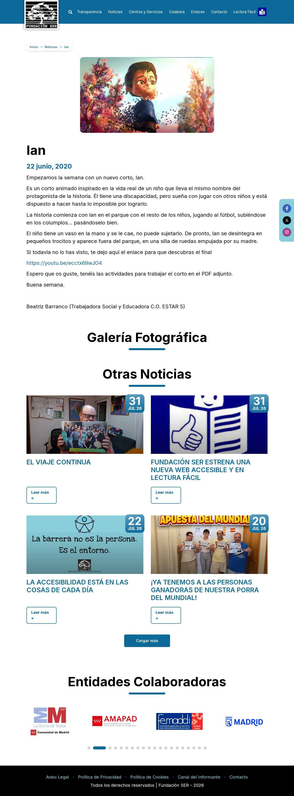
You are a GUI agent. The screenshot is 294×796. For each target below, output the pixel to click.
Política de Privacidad (99, 777)
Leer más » (40, 495)
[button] (70, 12)
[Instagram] (287, 232)
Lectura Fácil (245, 12)
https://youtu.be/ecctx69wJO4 (64, 263)
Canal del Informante (199, 777)
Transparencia (89, 12)
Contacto (219, 12)
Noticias (115, 12)
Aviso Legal (57, 777)
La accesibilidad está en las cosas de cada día (77, 586)
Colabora (177, 12)
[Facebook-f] (287, 208)
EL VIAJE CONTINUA (58, 462)
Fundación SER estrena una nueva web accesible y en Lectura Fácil (201, 469)
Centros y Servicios (146, 12)
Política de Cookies (149, 777)
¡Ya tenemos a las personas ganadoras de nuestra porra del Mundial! (205, 590)
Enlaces (198, 12)
